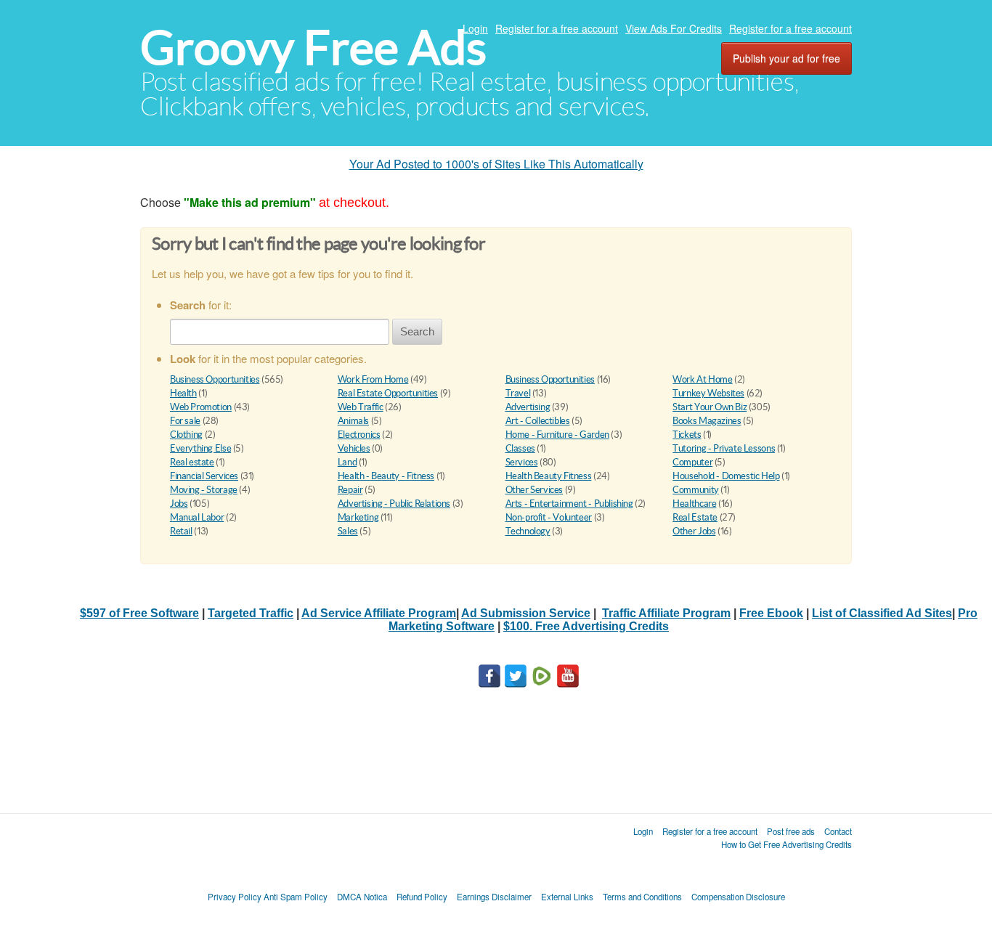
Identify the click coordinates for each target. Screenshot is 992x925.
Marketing (358, 517)
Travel (518, 393)
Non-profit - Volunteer (548, 517)
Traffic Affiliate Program (666, 613)
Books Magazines (706, 420)
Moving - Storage (203, 489)
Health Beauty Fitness (548, 475)
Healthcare (694, 503)
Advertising (527, 407)
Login (475, 28)
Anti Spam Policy (296, 896)
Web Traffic (360, 407)
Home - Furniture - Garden (557, 434)
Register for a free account (556, 28)
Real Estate (694, 517)
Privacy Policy (234, 896)
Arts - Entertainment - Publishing (569, 503)
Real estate (192, 462)
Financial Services (204, 475)
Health (183, 393)
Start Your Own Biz (709, 407)
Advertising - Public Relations (394, 503)
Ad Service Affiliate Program (378, 613)
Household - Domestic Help (725, 475)
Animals (353, 420)
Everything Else (200, 448)
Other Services (534, 489)
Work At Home (702, 379)
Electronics (359, 434)
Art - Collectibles (537, 420)
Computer (692, 462)
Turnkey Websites (708, 393)
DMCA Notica (362, 896)
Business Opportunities (214, 379)
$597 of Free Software (139, 613)
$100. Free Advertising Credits (586, 626)
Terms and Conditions (642, 896)
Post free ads (791, 831)
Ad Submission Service (525, 613)
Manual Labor (197, 517)
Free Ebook (771, 613)
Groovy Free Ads (313, 47)
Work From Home (373, 379)
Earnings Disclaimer (494, 896)
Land (347, 462)
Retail (181, 531)
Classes (520, 448)
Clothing (186, 434)
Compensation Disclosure (738, 896)
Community (695, 489)
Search (417, 331)
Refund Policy (422, 896)
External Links (567, 896)
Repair (350, 489)
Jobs (178, 503)
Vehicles (354, 448)
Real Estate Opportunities (388, 393)
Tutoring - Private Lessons (723, 448)
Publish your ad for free (786, 58)
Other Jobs (693, 531)
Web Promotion (201, 407)
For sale (185, 420)
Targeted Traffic (250, 613)
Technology (527, 531)
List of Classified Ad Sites (882, 613)
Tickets (686, 434)
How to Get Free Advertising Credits (786, 844)
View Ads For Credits (673, 28)
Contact (838, 831)
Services (521, 462)
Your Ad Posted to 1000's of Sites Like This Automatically (496, 163)
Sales (348, 531)
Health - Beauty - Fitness (386, 475)
